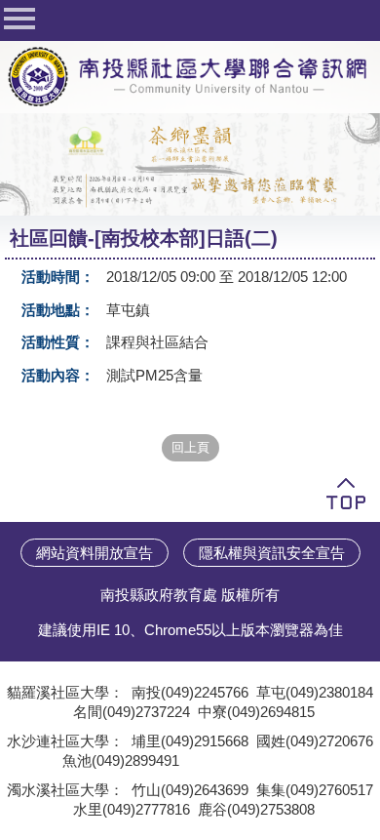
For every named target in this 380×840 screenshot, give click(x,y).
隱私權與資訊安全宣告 (272, 552)
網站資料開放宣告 (94, 552)
